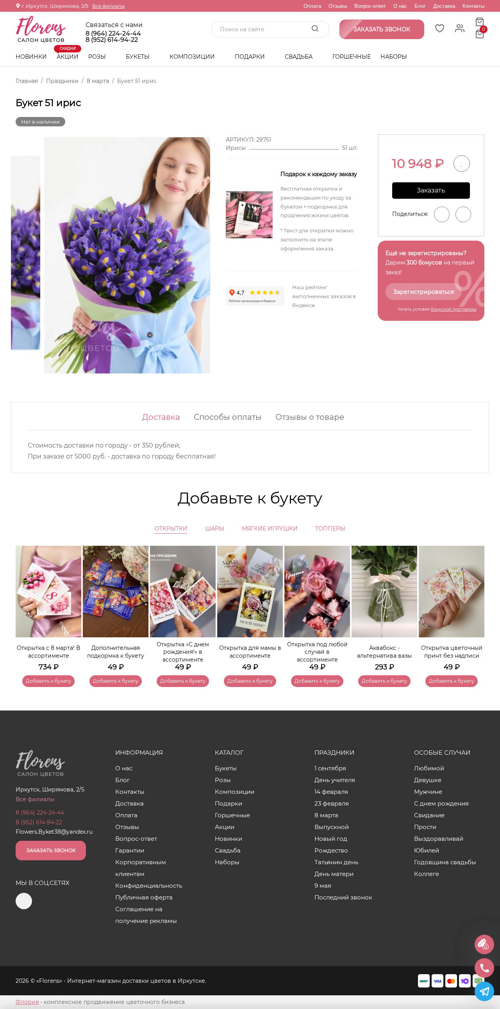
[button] (474, 605)
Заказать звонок (51, 850)
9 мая (322, 885)
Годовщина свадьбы (445, 862)
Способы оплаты (228, 417)
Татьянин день (336, 862)
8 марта (326, 815)
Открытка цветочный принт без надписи (451, 651)
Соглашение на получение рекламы (146, 914)
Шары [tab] (214, 528)
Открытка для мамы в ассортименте (250, 651)
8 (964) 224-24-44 (113, 34)
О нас (400, 6)
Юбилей (426, 850)
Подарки (250, 56)
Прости (425, 827)
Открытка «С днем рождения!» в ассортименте (183, 652)
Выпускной (331, 827)
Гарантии (129, 850)
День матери (334, 874)
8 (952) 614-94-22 (112, 40)
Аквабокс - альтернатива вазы (384, 651)
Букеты (138, 56)
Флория (27, 1001)
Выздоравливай (438, 838)
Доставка (444, 6)
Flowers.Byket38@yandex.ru (54, 831)
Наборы (393, 56)
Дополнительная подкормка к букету (115, 651)
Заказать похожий (430, 193)
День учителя (334, 780)
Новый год (330, 838)
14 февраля (331, 791)
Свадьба (299, 56)
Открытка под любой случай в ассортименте (317, 652)
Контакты (473, 6)
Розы (97, 56)
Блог (420, 6)
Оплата (312, 6)
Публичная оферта (144, 897)
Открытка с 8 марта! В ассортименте (48, 651)
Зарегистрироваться (423, 291)
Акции (68, 53)
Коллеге (426, 874)
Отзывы (338, 6)
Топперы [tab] (330, 528)
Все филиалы (108, 6)
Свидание (429, 815)
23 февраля (331, 803)
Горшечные (351, 56)
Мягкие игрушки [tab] (270, 528)
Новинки (31, 56)
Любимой (429, 768)
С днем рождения (441, 803)
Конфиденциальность (148, 885)
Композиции (193, 56)
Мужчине (428, 791)
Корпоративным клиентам (140, 868)
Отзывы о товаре (309, 417)
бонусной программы (454, 309)
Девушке (427, 780)
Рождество (331, 850)
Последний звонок (343, 897)
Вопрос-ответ (370, 6)
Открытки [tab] (171, 528)
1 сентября (330, 768)
